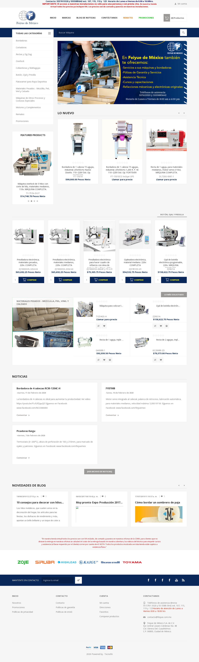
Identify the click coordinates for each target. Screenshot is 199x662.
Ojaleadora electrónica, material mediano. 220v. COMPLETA (135, 262)
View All (22, 319)
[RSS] (183, 580)
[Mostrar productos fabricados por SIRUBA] (44, 562)
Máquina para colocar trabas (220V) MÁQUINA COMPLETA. (111, 305)
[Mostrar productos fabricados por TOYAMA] (132, 562)
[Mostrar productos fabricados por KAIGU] (88, 562)
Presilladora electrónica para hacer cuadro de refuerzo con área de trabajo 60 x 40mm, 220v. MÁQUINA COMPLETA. (99, 265)
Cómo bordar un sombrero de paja (157, 502)
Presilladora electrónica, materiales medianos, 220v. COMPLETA (64, 262)
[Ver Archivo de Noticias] (99, 471)
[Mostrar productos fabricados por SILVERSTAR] (110, 562)
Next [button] (184, 113)
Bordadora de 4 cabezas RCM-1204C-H (38, 388)
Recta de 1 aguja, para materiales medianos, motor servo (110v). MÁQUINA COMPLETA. (122, 170)
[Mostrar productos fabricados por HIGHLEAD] (66, 562)
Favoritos (104, 611)
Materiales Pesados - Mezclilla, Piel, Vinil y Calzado (30, 304)
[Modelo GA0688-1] (84, 342)
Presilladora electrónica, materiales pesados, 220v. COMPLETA (28, 262)
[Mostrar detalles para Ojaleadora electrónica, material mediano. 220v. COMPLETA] (135, 236)
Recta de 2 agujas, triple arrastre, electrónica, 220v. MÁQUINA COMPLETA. (168, 339)
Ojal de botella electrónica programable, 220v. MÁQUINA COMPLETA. (171, 263)
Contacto (60, 602)
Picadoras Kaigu (26, 431)
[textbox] (118, 32)
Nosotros (16, 602)
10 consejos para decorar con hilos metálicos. (40, 502)
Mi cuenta (182, 3)
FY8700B (110, 388)
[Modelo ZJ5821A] (171, 236)
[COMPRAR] (166, 326)
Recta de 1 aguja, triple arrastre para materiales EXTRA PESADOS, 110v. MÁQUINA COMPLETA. (111, 339)
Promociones (18, 607)
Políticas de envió (64, 611)
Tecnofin (108, 654)
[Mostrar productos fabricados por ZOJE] (23, 562)
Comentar (22, 415)
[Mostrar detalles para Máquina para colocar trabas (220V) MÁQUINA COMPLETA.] (84, 308)
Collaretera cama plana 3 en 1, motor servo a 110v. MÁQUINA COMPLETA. (166, 170)
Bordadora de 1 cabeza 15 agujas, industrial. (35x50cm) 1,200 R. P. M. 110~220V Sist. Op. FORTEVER (78, 170)
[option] (78, 153)
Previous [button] (179, 113)
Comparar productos (109, 616)
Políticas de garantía (65, 607)
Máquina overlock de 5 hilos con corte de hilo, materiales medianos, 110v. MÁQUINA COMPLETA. (33, 186)
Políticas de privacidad (22, 611)
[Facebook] (148, 580)
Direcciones (105, 607)
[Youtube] (176, 580)
